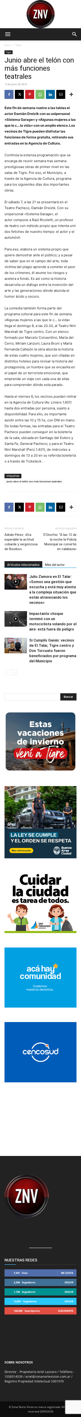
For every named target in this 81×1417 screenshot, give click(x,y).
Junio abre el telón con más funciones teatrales (34, 481)
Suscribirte (65, 1310)
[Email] (60, 94)
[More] (71, 94)
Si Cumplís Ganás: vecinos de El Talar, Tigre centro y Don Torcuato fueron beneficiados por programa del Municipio (52, 650)
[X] (19, 94)
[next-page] (14, 672)
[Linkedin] (50, 94)
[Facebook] (9, 94)
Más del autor (55, 565)
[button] (7, 34)
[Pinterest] (29, 94)
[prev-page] (7, 672)
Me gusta (67, 1273)
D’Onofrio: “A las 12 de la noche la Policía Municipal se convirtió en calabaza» (59, 542)
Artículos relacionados (23, 565)
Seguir (69, 1282)
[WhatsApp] (40, 94)
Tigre (18, 45)
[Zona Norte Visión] (40, 14)
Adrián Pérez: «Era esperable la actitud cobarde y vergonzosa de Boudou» (21, 542)
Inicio (7, 45)
